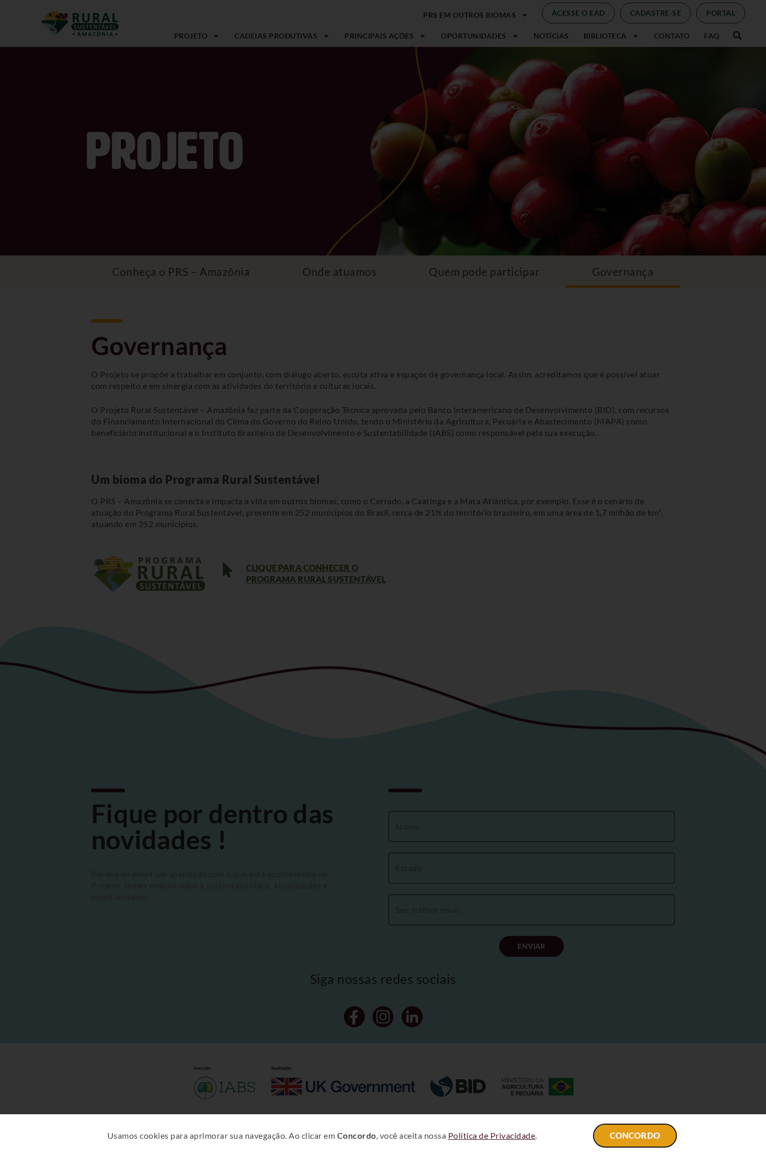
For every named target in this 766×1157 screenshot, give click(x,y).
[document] (383, 578)
